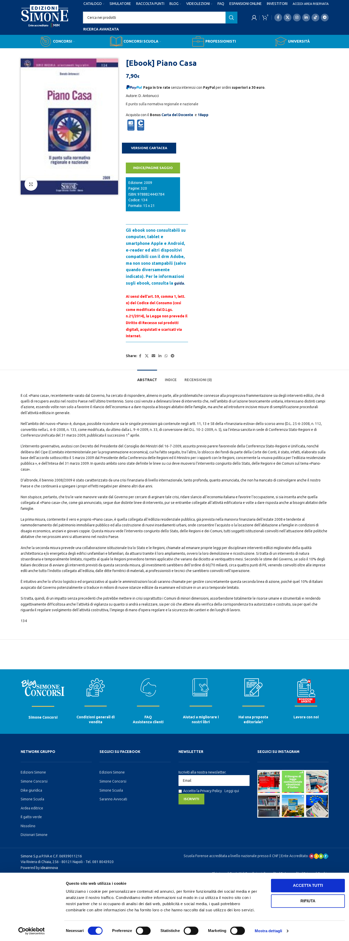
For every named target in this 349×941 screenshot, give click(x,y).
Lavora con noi (306, 717)
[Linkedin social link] (306, 17)
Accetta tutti (308, 885)
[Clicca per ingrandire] (31, 184)
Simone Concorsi (43, 717)
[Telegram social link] (325, 17)
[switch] (143, 931)
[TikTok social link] (315, 17)
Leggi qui (231, 791)
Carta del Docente (177, 115)
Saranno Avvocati (113, 799)
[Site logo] (45, 21)
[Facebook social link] (278, 17)
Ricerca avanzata (101, 29)
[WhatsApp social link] (166, 355)
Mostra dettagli (268, 931)
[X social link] (287, 17)
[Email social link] (153, 355)
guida (179, 283)
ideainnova (49, 868)
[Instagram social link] (297, 17)
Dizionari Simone (34, 835)
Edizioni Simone (33, 772)
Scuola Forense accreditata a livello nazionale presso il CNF (231, 856)
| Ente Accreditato (294, 856)
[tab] (147, 377)
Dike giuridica (31, 790)
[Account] (254, 17)
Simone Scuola (32, 799)
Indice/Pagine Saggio (153, 168)
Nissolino (28, 826)
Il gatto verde (31, 817)
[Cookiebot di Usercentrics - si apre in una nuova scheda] (31, 931)
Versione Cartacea (149, 148)
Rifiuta (307, 901)
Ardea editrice (32, 808)
